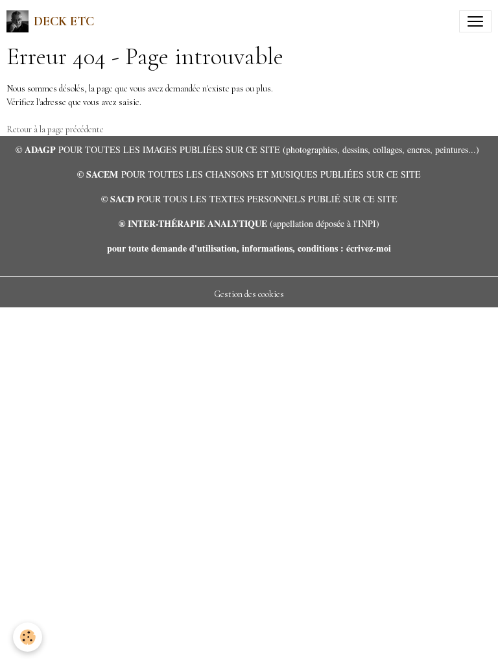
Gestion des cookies (249, 294)
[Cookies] (27, 637)
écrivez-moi (368, 248)
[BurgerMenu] (475, 21)
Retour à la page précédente (55, 129)
